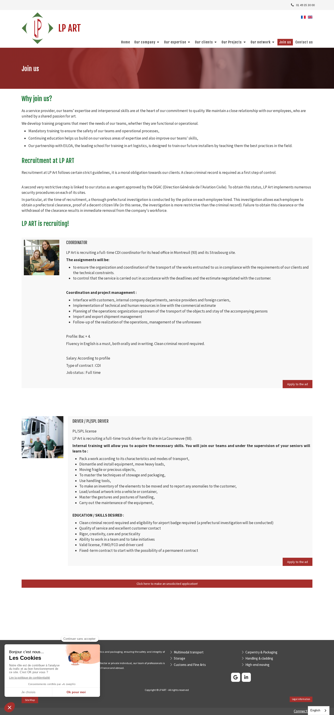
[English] (310, 18)
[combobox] (318, 710)
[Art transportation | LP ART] (38, 28)
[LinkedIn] (246, 677)
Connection (303, 711)
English (315, 710)
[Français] (303, 18)
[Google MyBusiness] (235, 677)
